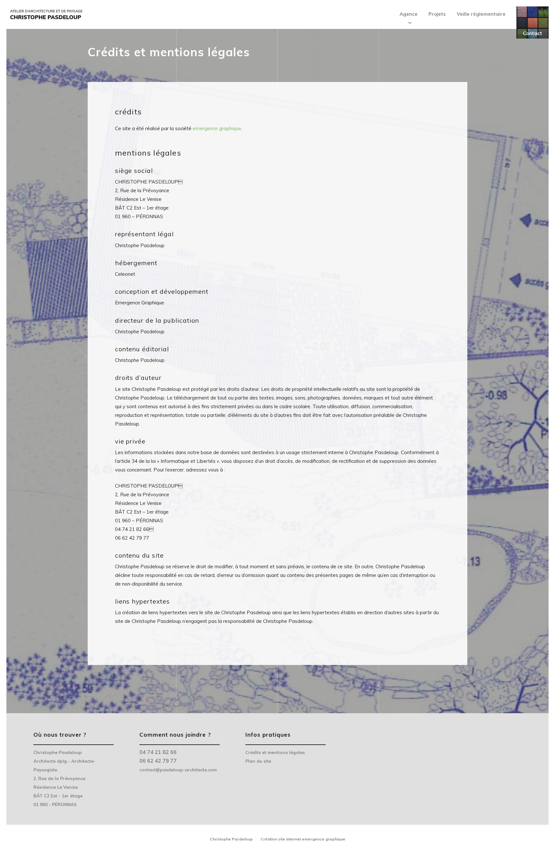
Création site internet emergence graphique (302, 839)
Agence (409, 14)
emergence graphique (217, 128)
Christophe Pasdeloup (231, 839)
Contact (532, 33)
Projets (437, 14)
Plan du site (258, 761)
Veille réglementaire (481, 14)
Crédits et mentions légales (275, 752)
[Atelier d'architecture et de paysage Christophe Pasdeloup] (45, 13)
